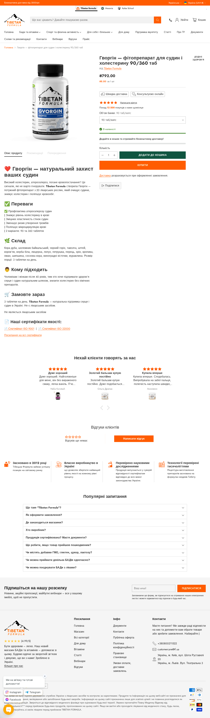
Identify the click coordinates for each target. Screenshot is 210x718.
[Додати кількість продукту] (114, 155)
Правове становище (120, 655)
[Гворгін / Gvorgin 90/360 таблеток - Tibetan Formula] (49, 100)
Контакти (118, 632)
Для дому (80, 643)
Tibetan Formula (112, 68)
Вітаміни (79, 649)
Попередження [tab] (57, 153)
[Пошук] (157, 20)
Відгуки (78, 667)
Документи (119, 626)
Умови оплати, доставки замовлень (122, 667)
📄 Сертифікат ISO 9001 (19, 329)
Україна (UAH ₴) (195, 2)
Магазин (79, 632)
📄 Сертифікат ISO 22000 (54, 329)
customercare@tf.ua (168, 649)
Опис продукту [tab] (13, 153)
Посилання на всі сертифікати (23, 335)
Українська (173, 2)
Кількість (104, 148)
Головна (8, 47)
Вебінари (79, 661)
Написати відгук (128, 102)
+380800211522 (167, 643)
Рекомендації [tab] (35, 153)
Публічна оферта (123, 637)
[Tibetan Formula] (14, 20)
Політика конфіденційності (123, 645)
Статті (78, 655)
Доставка (105, 175)
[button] (102, 407)
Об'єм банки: (115, 113)
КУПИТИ (142, 165)
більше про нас (13, 666)
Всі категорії (81, 637)
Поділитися (112, 185)
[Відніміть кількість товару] (102, 155)
